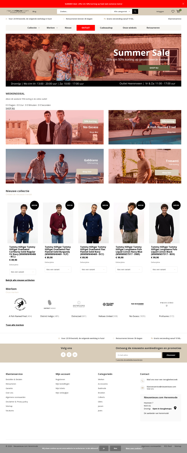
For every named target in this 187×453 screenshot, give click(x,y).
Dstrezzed (78, 316)
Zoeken (135, 11)
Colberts (101, 397)
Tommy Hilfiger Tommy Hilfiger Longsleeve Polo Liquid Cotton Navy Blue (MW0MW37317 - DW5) (129, 250)
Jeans (100, 410)
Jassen (100, 406)
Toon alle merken (15, 325)
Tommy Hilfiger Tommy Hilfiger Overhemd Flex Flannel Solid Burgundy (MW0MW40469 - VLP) (58, 250)
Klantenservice (174, 19)
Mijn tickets (60, 388)
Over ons (9, 393)
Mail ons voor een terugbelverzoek (162, 379)
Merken (51, 27)
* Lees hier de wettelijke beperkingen (129, 360)
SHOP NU (154, 68)
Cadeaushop (106, 27)
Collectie (32, 27)
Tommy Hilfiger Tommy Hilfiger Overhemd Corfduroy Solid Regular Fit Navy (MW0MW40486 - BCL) (22, 251)
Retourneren (153, 27)
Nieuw (68, 27)
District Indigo (49, 316)
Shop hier (145, 166)
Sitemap (9, 406)
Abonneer (171, 355)
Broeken (101, 393)
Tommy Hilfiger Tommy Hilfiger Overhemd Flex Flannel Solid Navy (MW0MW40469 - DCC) (93, 250)
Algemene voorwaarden (15, 397)
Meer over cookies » (134, 448)
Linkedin (75, 354)
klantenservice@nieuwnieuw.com (161, 387)
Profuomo (166, 316)
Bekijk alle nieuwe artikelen (20, 280)
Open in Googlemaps (162, 408)
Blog (34, 11)
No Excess (137, 316)
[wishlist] (172, 11)
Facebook (63, 354)
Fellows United (108, 316)
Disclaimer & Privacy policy (17, 401)
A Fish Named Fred (20, 316)
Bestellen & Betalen (14, 379)
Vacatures (10, 410)
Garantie (9, 388)
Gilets (100, 401)
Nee (115, 448)
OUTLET (86, 27)
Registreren (60, 379)
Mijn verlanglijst (62, 393)
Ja (104, 448)
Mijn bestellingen (62, 384)
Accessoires (103, 384)
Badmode (102, 388)
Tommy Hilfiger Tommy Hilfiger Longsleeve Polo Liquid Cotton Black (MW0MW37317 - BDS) (164, 250)
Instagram (69, 354)
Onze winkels (129, 27)
